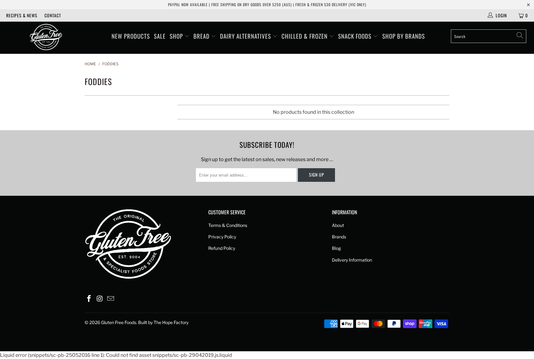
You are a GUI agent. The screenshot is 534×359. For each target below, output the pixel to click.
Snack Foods (355, 36)
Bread (202, 36)
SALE (160, 36)
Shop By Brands (403, 36)
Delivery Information (352, 260)
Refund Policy (221, 248)
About (338, 225)
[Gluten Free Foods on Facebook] (89, 299)
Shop (177, 36)
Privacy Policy (222, 236)
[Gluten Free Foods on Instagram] (100, 299)
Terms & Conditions (227, 225)
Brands (339, 236)
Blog (336, 248)
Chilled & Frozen (305, 36)
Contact (52, 15)
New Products (131, 36)
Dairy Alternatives (246, 36)
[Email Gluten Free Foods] (110, 299)
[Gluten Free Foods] (45, 38)
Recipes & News (21, 15)
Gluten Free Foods (118, 322)
